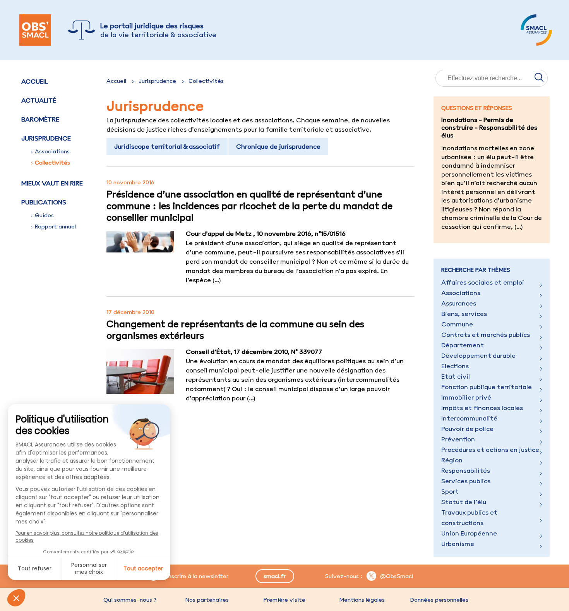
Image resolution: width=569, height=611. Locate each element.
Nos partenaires (207, 599)
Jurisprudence (157, 80)
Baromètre (40, 119)
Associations (52, 151)
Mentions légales (362, 599)
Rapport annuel (55, 226)
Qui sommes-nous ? (129, 599)
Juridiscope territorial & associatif (167, 146)
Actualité (38, 100)
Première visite (284, 599)
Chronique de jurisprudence (278, 146)
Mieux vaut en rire (52, 183)
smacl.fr (275, 576)
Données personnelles (439, 599)
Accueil (34, 81)
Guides (44, 215)
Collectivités (52, 162)
